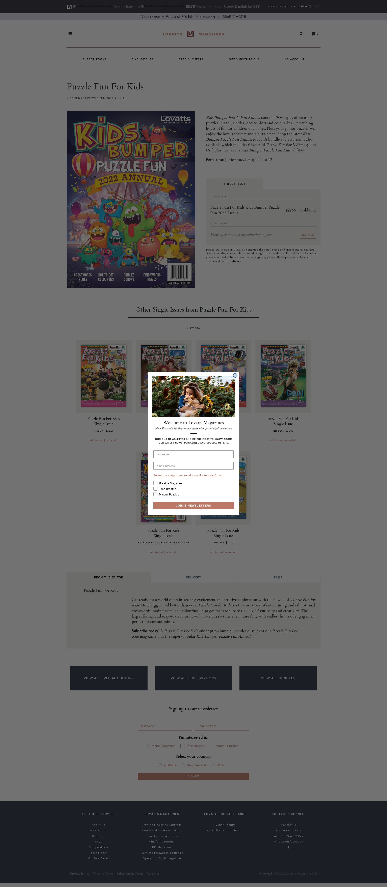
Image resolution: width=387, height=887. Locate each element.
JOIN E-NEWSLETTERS (193, 505)
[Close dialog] (235, 375)
